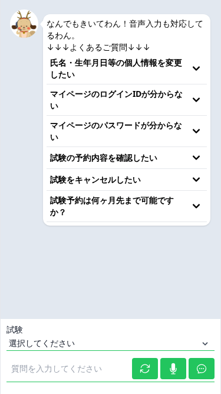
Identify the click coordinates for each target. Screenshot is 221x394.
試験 (15, 329)
